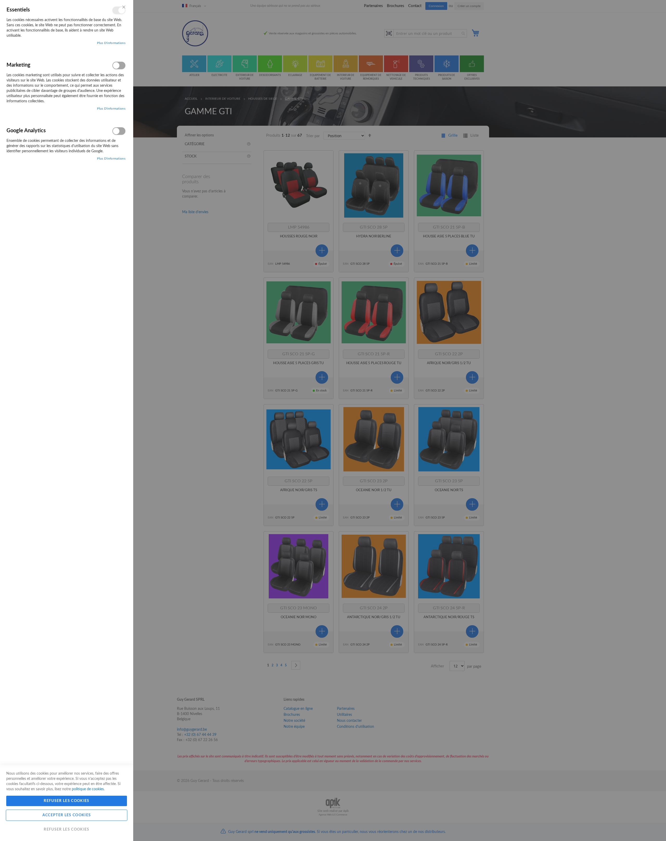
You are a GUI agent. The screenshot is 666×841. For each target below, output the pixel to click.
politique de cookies (88, 789)
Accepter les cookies (66, 815)
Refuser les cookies (66, 801)
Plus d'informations (111, 43)
